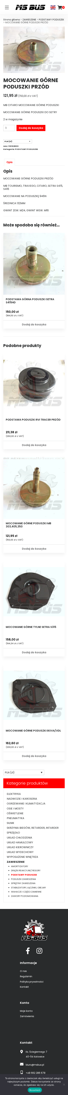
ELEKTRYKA (14, 794)
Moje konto (26, 1011)
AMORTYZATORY (19, 866)
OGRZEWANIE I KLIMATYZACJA (26, 803)
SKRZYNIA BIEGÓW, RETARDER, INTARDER (33, 828)
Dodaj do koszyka (31, 128)
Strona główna (11, 19)
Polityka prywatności (31, 981)
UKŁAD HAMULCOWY (20, 842)
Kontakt (24, 987)
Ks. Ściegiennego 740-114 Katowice (36, 1054)
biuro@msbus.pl (35, 1064)
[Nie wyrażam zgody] (64, 1084)
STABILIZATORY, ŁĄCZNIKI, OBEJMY (28, 887)
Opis (9, 162)
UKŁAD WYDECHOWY (20, 852)
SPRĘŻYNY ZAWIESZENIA (23, 883)
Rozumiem (34, 1090)
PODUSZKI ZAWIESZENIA (23, 879)
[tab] (9, 162)
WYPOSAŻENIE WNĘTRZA (22, 857)
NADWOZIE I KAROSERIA (22, 799)
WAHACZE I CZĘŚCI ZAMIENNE (26, 891)
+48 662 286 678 (35, 1073)
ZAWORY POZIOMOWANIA (24, 896)
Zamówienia (27, 1016)
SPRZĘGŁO (13, 833)
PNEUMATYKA (15, 818)
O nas (23, 971)
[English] (53, 7)
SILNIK (10, 823)
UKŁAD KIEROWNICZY (20, 847)
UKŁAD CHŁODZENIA (19, 838)
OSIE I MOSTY (15, 808)
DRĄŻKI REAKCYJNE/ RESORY (25, 870)
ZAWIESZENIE (29, 19)
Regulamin (26, 976)
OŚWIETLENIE (15, 813)
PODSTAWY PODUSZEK (51, 19)
